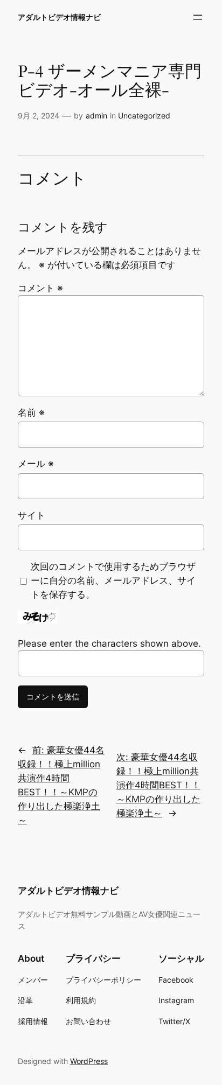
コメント (40, 288)
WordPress (89, 1061)
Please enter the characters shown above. (109, 643)
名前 (31, 412)
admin (96, 115)
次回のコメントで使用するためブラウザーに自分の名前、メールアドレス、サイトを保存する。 (113, 580)
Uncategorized (144, 115)
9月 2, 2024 (38, 115)
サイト (31, 515)
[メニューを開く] (197, 17)
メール (36, 463)
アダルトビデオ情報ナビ (59, 17)
